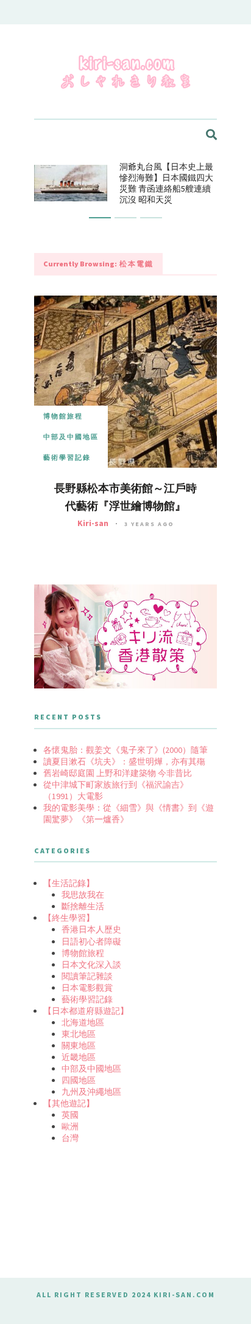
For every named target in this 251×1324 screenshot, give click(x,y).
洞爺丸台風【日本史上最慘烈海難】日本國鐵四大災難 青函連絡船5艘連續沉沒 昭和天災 (166, 183)
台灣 (70, 1137)
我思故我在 (83, 894)
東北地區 (79, 1033)
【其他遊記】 (68, 1103)
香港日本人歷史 (91, 929)
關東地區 (79, 1045)
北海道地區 (83, 1022)
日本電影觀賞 (87, 987)
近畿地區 (79, 1057)
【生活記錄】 (68, 883)
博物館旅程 (63, 416)
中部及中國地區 (71, 436)
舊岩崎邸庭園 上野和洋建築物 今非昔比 (117, 773)
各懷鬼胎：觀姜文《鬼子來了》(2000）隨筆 (125, 749)
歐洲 (70, 1126)
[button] (100, 217)
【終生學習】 (68, 917)
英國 (70, 1114)
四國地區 (79, 1080)
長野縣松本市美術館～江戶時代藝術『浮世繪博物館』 (125, 497)
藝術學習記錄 (67, 457)
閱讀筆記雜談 (87, 976)
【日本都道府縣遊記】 (86, 1010)
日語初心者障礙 (91, 941)
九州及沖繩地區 (91, 1091)
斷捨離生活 (83, 906)
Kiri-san (92, 523)
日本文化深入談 (91, 964)
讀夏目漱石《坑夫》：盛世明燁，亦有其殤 (124, 761)
